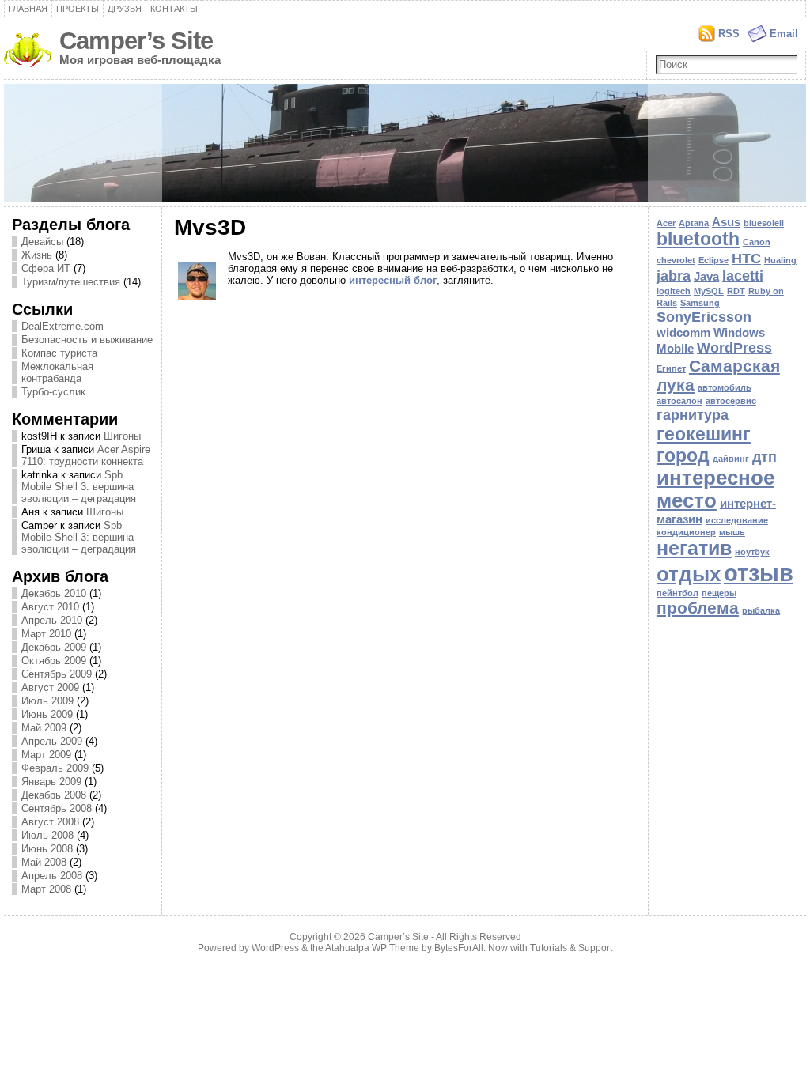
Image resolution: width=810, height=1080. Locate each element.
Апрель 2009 (51, 741)
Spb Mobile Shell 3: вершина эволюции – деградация (78, 486)
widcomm (683, 332)
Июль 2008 (47, 835)
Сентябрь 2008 (56, 808)
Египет (671, 368)
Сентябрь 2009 (56, 674)
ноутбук (752, 552)
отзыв (758, 573)
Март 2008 (46, 889)
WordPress (734, 347)
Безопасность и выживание (87, 340)
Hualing (780, 260)
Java (706, 276)
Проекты (77, 8)
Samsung (700, 303)
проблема (698, 608)
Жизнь (36, 255)
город (683, 455)
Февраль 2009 (55, 768)
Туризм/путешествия (70, 282)
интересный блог (393, 280)
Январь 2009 (51, 781)
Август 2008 (50, 822)
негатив (694, 548)
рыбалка (761, 610)
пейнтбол (677, 593)
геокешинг (704, 434)
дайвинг (731, 458)
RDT (736, 291)
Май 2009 (43, 728)
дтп (764, 456)
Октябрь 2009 (53, 661)
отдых (689, 574)
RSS (729, 34)
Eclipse (713, 260)
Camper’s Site (136, 41)
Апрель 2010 (51, 620)
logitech (674, 291)
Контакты (174, 8)
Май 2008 (43, 862)
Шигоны (122, 436)
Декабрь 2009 (53, 647)
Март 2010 (46, 634)
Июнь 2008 (47, 849)
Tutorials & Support (571, 947)
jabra (674, 275)
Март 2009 (46, 755)
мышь (732, 532)
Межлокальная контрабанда (57, 372)
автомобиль (724, 387)
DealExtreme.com (62, 326)
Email (784, 34)
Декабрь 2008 (53, 795)
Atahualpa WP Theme (372, 947)
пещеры (719, 593)
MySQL (709, 291)
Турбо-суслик (53, 392)
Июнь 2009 (47, 714)
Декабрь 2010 (53, 593)
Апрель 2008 (51, 876)
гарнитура (693, 414)
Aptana (694, 223)
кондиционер (686, 532)
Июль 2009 (47, 701)
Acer (666, 223)
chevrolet (676, 260)
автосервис (731, 401)
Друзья (125, 8)
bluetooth (698, 238)
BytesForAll (458, 947)
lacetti (742, 275)
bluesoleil (764, 223)
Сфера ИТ (45, 268)
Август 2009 (50, 687)
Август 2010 (50, 607)
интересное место (715, 489)
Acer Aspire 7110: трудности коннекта (85, 455)
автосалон (679, 401)
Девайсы (42, 241)
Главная (28, 8)
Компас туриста (59, 353)
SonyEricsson (704, 316)
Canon (756, 242)
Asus (726, 221)
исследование (737, 520)
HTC (746, 258)
